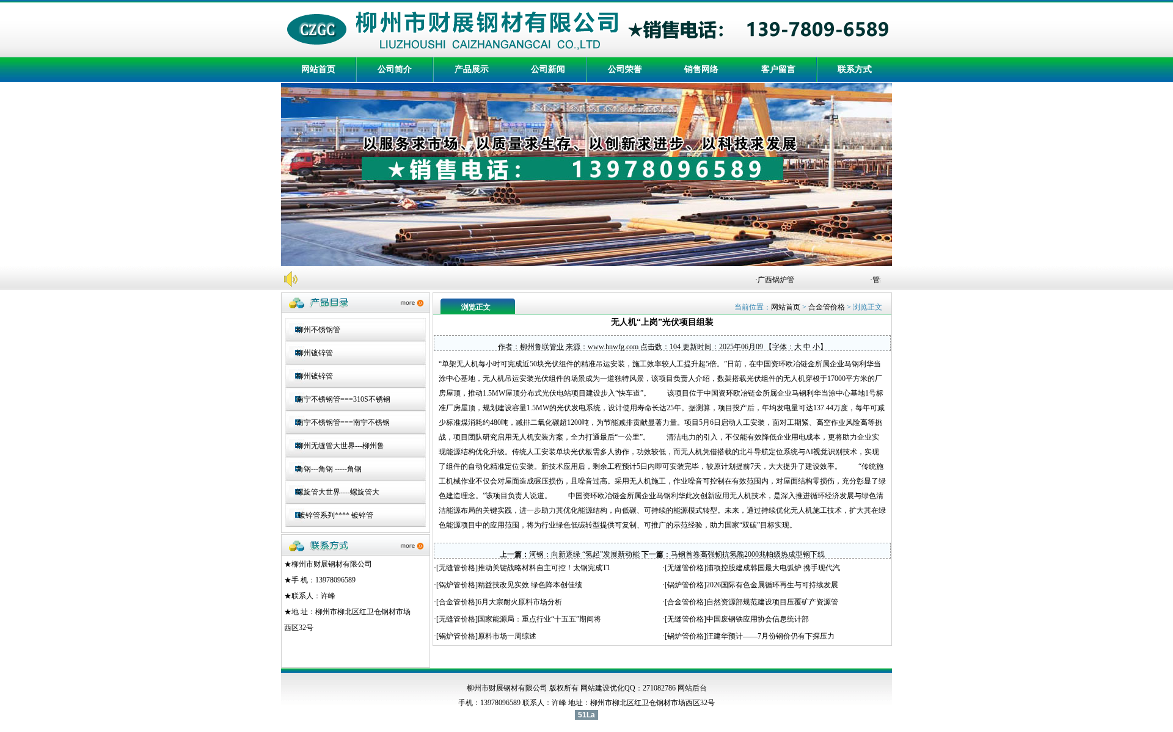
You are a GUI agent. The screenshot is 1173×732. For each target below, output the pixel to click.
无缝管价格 (457, 567)
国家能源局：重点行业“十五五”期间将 (539, 619)
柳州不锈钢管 (318, 329)
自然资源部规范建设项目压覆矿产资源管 (772, 602)
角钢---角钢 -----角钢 (329, 469)
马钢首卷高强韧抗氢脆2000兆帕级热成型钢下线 (748, 554)
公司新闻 (548, 69)
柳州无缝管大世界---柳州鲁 (340, 445)
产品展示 (472, 69)
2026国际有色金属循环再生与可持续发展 (772, 585)
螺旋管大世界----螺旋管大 (337, 492)
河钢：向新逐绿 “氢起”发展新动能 (584, 554)
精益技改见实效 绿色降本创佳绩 (530, 585)
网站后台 (692, 688)
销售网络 (701, 69)
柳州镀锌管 (314, 353)
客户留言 (778, 69)
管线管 (877, 279)
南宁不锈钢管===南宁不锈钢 (343, 422)
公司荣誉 (625, 69)
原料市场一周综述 (507, 636)
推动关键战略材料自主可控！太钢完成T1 (544, 567)
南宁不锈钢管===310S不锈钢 (343, 399)
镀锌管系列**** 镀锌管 (334, 515)
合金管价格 (826, 307)
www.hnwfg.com (613, 346)
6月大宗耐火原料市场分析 (520, 602)
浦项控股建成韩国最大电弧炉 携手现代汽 (773, 567)
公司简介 (395, 69)
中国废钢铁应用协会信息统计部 (757, 619)
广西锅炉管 (769, 279)
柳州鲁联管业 (542, 346)
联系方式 (855, 69)
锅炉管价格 (457, 585)
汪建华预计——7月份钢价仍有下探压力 (770, 636)
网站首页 (318, 69)
